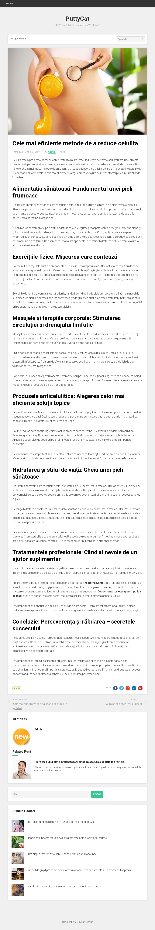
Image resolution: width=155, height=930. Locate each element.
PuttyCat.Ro (87, 922)
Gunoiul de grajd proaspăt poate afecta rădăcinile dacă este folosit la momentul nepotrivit (79, 870)
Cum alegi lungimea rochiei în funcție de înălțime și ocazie (60, 821)
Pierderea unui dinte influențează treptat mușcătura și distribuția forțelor (80, 761)
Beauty (16, 688)
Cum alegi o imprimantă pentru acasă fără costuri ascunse (61, 854)
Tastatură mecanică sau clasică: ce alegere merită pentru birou (63, 886)
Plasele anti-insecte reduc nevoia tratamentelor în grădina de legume (66, 837)
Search (97, 794)
